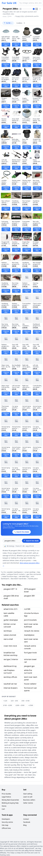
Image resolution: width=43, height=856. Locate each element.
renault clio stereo (31, 631)
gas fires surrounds (34, 574)
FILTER (8, 23)
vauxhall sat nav (10, 684)
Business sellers (29, 800)
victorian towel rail (30, 660)
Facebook (26, 822)
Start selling (27, 794)
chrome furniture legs (31, 614)
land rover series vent (31, 640)
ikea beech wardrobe (18, 579)
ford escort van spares (30, 689)
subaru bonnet (10, 635)
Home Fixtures (10, 17)
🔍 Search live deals (31, 541)
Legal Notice (6, 797)
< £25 (5, 701)
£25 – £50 (14, 701)
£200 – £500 (20, 705)
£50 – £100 (25, 701)
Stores (4, 806)
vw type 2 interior (11, 659)
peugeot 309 (29, 596)
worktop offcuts (10, 677)
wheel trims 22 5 (10, 609)
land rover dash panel (30, 678)
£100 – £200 (7, 705)
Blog (25, 825)
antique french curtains (16, 574)
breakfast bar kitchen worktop (10, 653)
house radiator (30, 684)
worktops (8, 631)
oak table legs (24, 576)
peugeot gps (29, 666)
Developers (6, 819)
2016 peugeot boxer (30, 590)
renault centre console (30, 647)
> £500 (30, 705)
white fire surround (28, 671)
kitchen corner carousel (10, 625)
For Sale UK (9, 3)
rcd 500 (27, 609)
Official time (6, 828)
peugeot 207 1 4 (10, 589)
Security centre (7, 822)
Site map (5, 825)
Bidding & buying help (10, 803)
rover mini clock (10, 646)
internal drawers (11, 688)
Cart (3, 809)
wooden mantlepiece (15, 572)
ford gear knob (30, 652)
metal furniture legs (9, 576)
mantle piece (33, 579)
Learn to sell (27, 797)
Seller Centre (28, 803)
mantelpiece (29, 635)
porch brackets (30, 620)
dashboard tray (10, 666)
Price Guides (6, 794)
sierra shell (8, 639)
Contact (26, 819)
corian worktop (29, 572)
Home (4, 16)
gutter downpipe (11, 620)
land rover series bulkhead (31, 625)
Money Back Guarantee (10, 800)
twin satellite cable (9, 614)
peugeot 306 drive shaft (11, 597)
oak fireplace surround (9, 671)
